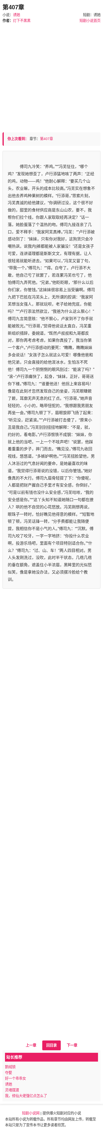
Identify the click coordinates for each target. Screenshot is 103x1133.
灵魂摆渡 (12, 1090)
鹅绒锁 (10, 1067)
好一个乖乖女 (15, 1078)
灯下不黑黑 (21, 21)
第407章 (46, 139)
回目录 (51, 1045)
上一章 (31, 1045)
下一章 (72, 1045)
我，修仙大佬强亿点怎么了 (26, 1096)
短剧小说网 (31, 1113)
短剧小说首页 (90, 21)
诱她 (16, 15)
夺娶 (8, 1073)
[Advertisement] (51, 75)
